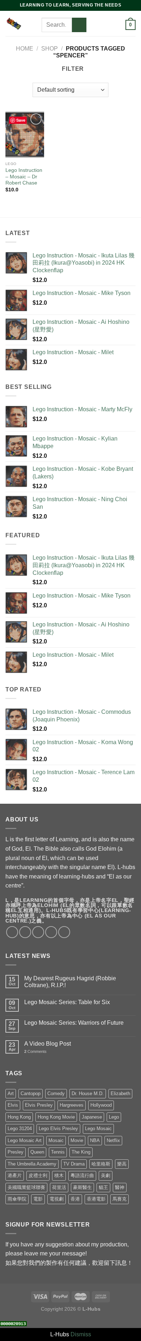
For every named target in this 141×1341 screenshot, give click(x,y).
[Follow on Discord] (94, 34)
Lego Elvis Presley (58, 1128)
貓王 (103, 1187)
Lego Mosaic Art (25, 1140)
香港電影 (96, 1199)
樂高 (122, 1164)
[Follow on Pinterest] (103, 25)
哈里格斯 (100, 1164)
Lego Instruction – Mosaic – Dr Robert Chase (23, 177)
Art (11, 1093)
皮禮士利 (38, 1175)
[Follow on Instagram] (103, 15)
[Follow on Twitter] (112, 15)
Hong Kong (19, 1117)
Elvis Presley (39, 1105)
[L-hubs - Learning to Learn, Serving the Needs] (13, 23)
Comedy (56, 1093)
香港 (75, 1199)
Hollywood (101, 1105)
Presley (16, 1152)
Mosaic (56, 1140)
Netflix (113, 1140)
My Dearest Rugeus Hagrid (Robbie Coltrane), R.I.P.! (70, 981)
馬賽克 (119, 1199)
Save (20, 120)
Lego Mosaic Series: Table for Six (67, 1002)
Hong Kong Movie (56, 1117)
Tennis (58, 1152)
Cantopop (30, 1093)
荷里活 (59, 1187)
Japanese (92, 1117)
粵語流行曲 (82, 1175)
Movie (76, 1140)
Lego (114, 1117)
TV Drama (74, 1164)
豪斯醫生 (82, 1187)
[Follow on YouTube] (112, 25)
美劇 (105, 1175)
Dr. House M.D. (88, 1093)
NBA (95, 1140)
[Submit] (79, 25)
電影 (38, 1199)
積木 (59, 1175)
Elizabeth (120, 1093)
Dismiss (80, 1334)
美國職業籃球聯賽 (26, 1187)
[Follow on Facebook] (94, 15)
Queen (37, 1152)
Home (24, 48)
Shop (49, 48)
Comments (35, 1051)
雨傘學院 (17, 1199)
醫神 (119, 1187)
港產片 (15, 1175)
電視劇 (57, 1199)
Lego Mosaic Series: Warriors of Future (74, 1023)
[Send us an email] (94, 25)
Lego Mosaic (98, 1128)
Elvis (13, 1105)
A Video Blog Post (47, 1044)
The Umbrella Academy (32, 1164)
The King (81, 1152)
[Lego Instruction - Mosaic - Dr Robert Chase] (24, 135)
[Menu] (37, 23)
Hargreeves (72, 1105)
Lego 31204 (20, 1128)
